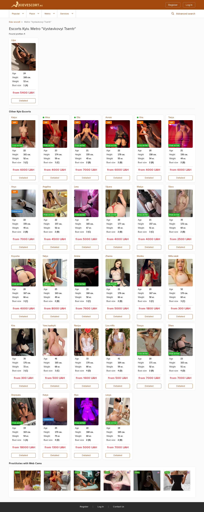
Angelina (47, 187)
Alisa (47, 117)
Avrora (109, 117)
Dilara (171, 325)
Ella (78, 117)
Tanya (171, 117)
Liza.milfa (110, 325)
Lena (76, 187)
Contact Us (118, 506)
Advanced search (185, 13)
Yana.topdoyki (49, 325)
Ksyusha (15, 256)
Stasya (140, 325)
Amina (77, 256)
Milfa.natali (173, 256)
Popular (16, 13)
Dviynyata (16, 395)
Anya (13, 187)
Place (32, 13)
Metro (48, 13)
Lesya (108, 395)
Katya (14, 117)
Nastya (77, 325)
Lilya (13, 40)
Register (173, 5)
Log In (189, 5)
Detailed (23, 100)
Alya (76, 395)
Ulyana (109, 187)
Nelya (45, 256)
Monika (140, 256)
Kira (141, 117)
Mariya (140, 187)
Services (64, 13)
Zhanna (109, 256)
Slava (171, 187)
